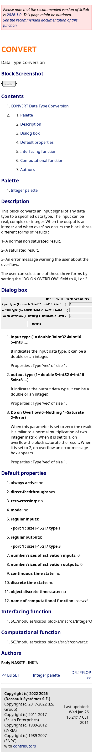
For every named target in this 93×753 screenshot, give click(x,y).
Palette (26, 115)
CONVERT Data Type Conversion (40, 106)
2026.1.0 (14, 14)
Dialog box (30, 133)
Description (30, 124)
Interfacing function (38, 151)
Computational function (41, 160)
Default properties (37, 142)
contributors (24, 746)
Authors (27, 169)
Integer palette (24, 190)
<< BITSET (10, 675)
